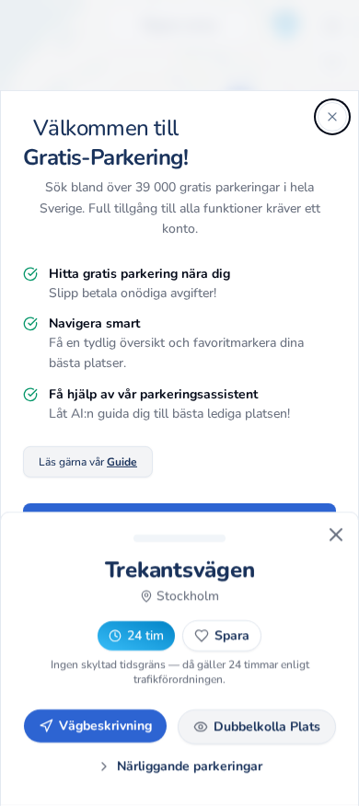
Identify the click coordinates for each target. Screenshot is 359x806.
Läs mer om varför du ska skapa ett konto (180, 592)
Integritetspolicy (199, 675)
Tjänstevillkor (296, 675)
